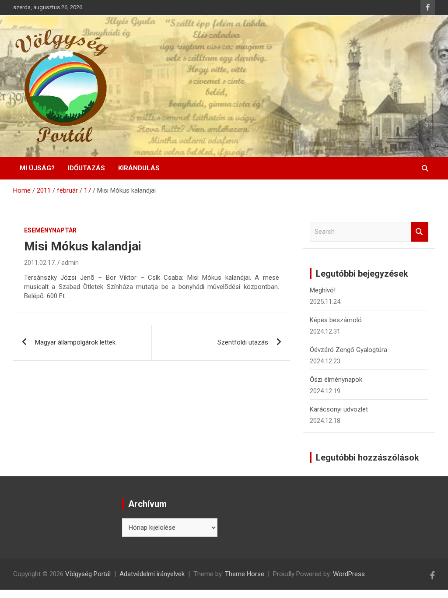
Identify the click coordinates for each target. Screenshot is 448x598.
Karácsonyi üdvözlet (339, 409)
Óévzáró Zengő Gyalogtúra (348, 350)
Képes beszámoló (336, 320)
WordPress (349, 574)
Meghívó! (323, 290)
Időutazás (86, 168)
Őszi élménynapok (336, 379)
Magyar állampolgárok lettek (75, 342)
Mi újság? (37, 168)
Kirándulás (139, 168)
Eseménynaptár (50, 230)
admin (70, 262)
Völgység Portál (88, 574)
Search (419, 232)
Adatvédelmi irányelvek (152, 574)
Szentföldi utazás (242, 342)
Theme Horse (244, 574)
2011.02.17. (40, 262)
